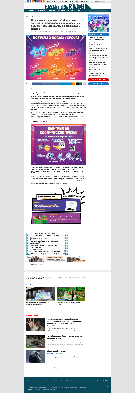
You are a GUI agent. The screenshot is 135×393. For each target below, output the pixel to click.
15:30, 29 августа (93, 60)
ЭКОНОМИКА (61, 10)
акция (36, 264)
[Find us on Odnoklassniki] (33, 1)
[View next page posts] (57, 308)
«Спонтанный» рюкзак (56, 351)
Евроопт (41, 264)
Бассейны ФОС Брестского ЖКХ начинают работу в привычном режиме (97, 39)
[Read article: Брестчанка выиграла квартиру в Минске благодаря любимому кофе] (40, 294)
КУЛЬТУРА (71, 10)
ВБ (47, 325)
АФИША (76, 1)
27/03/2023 (34, 88)
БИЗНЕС (38, 16)
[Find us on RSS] (44, 1)
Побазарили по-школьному (96, 69)
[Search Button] (106, 11)
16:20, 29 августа (93, 53)
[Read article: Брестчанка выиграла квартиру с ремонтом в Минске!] (71, 294)
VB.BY (32, 10)
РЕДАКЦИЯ (48, 1)
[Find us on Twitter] (35, 1)
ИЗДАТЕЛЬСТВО (55, 1)
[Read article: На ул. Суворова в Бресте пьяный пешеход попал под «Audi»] (35, 341)
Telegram (50, 267)
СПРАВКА (72, 1)
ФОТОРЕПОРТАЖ (72, 380)
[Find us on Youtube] (41, 1)
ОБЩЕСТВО (51, 10)
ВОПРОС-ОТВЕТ (63, 380)
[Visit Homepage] (67, 6)
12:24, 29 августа (93, 76)
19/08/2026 (55, 325)
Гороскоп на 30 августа (95, 44)
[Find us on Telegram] (37, 1)
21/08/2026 (55, 340)
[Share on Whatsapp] (80, 83)
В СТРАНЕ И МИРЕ (40, 10)
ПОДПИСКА (67, 1)
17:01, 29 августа (93, 46)
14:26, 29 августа (93, 67)
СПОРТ (79, 10)
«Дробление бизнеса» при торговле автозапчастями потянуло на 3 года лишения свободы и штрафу (98, 57)
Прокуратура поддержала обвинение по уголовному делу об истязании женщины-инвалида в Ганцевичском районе (64, 321)
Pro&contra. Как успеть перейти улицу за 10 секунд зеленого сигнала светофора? (98, 50)
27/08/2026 (59, 353)
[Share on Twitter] (77, 83)
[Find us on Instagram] (39, 1)
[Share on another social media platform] (84, 83)
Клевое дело (31, 299)
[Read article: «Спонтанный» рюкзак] (35, 356)
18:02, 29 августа (93, 42)
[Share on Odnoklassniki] (73, 83)
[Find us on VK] (30, 1)
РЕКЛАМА (61, 1)
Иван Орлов (50, 353)
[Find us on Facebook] (28, 1)
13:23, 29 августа (93, 71)
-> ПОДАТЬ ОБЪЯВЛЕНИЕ (84, 1)
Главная (27, 16)
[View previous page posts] (55, 308)
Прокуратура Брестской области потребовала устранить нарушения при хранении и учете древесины (98, 64)
